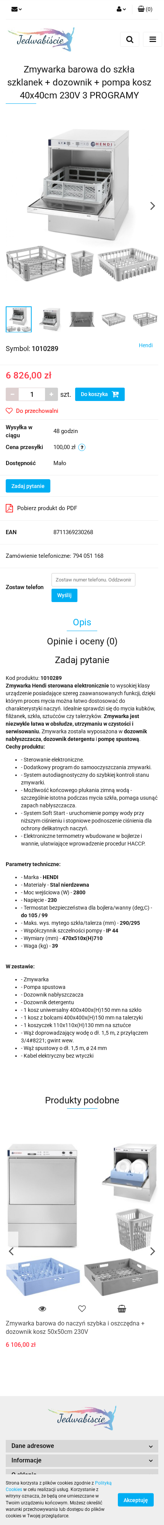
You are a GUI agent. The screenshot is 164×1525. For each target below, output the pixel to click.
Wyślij (64, 595)
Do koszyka (95, 394)
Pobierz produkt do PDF (47, 508)
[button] (82, 1446)
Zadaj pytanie (28, 486)
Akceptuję (136, 1500)
